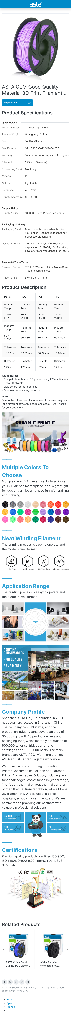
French (11, 1006)
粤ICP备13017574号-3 (15, 991)
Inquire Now (10, 102)
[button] (26, 72)
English (11, 999)
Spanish (11, 1003)
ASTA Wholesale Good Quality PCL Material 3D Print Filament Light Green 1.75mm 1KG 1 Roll (52, 969)
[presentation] (3, 949)
